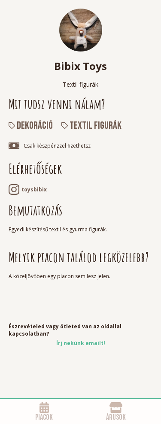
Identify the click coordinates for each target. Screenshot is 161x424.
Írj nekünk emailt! (80, 343)
